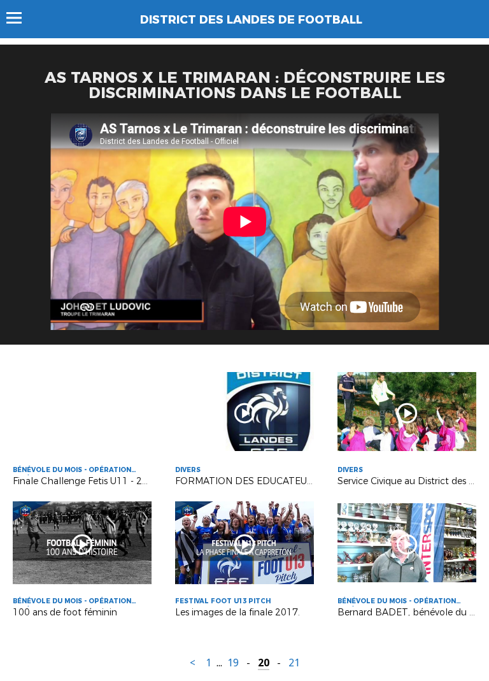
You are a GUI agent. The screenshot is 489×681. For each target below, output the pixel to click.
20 (263, 663)
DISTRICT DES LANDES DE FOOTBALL (251, 20)
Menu (20, 17)
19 (233, 663)
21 (294, 663)
